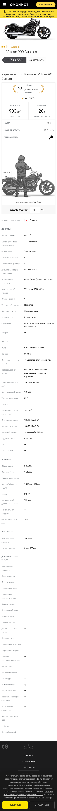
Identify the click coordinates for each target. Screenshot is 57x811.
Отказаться (42, 805)
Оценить (30, 98)
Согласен (15, 805)
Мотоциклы (29, 768)
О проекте (28, 755)
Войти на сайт (46, 4)
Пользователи (28, 761)
